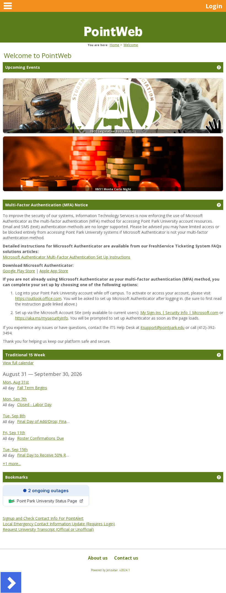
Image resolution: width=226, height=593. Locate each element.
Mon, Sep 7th (15, 399)
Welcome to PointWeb (37, 55)
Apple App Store (53, 270)
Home (114, 45)
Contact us (126, 558)
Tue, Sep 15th (15, 449)
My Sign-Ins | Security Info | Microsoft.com (179, 312)
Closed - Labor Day (34, 404)
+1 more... (12, 463)
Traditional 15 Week (25, 354)
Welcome (130, 45)
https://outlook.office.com (38, 298)
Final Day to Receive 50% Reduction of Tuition (58, 455)
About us (97, 558)
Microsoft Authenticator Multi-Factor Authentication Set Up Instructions (66, 257)
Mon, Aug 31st (16, 382)
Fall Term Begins (32, 387)
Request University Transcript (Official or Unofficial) (48, 529)
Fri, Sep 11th (14, 432)
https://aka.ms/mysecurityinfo (41, 318)
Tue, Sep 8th (14, 415)
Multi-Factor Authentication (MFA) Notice (46, 204)
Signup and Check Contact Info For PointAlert (43, 518)
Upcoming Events (22, 67)
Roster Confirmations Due (40, 438)
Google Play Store (19, 270)
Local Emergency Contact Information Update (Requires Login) (59, 523)
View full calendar (18, 362)
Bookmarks (16, 477)
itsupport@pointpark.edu (162, 327)
